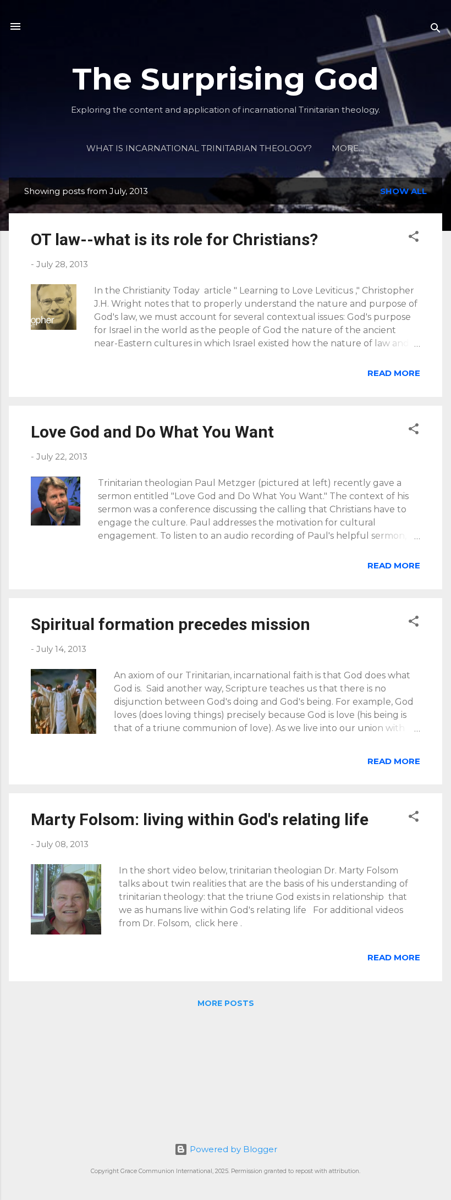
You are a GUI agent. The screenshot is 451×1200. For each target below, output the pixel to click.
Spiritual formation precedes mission (170, 624)
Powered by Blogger (232, 1149)
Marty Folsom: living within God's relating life (200, 819)
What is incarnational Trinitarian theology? (199, 148)
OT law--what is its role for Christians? (174, 239)
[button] (413, 238)
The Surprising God (225, 78)
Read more (393, 373)
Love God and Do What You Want (152, 431)
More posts (225, 1003)
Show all (403, 191)
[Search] (435, 30)
